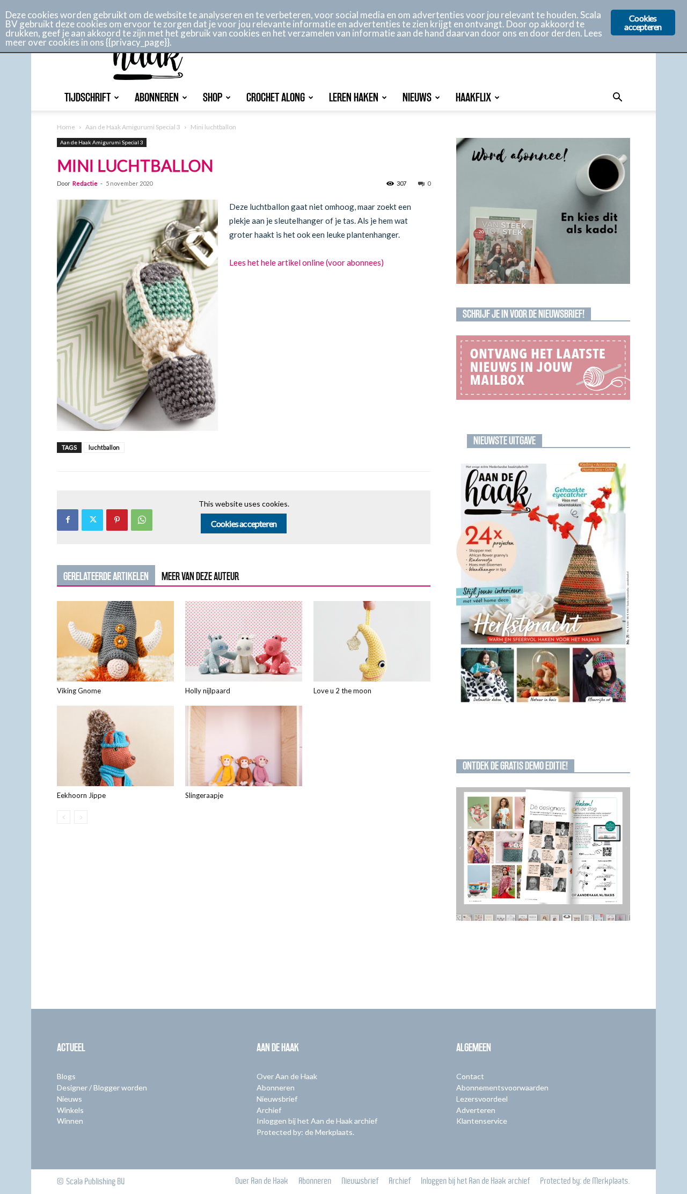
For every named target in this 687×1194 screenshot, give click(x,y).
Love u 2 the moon (342, 690)
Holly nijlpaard (207, 690)
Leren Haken (353, 97)
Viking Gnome (79, 690)
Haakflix (473, 97)
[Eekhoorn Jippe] (115, 746)
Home (66, 127)
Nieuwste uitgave (504, 440)
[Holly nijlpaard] (243, 641)
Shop (212, 97)
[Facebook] (67, 520)
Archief (269, 1110)
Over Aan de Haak (287, 1076)
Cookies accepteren (244, 523)
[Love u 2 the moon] (371, 641)
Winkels (70, 1110)
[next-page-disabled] (80, 817)
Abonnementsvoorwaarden (502, 1087)
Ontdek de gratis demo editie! (515, 766)
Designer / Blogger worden (102, 1087)
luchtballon (104, 447)
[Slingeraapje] (243, 746)
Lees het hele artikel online (276, 262)
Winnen (70, 1120)
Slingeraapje (204, 795)
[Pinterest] (117, 520)
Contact (470, 1076)
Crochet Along (275, 97)
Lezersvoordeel (482, 1098)
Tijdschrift (87, 97)
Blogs (66, 1076)
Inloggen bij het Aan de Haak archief (317, 1120)
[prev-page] (63, 817)
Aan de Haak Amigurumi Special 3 (132, 127)
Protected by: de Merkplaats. (305, 1132)
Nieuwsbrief (277, 1098)
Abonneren (157, 97)
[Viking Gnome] (115, 641)
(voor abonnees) (354, 262)
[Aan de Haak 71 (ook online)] (543, 583)
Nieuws (417, 97)
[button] (617, 98)
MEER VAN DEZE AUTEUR (200, 576)
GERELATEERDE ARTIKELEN (106, 576)
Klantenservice (481, 1120)
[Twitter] (92, 520)
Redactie (85, 183)
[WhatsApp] (141, 520)
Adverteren (475, 1110)
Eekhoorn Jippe (81, 795)
